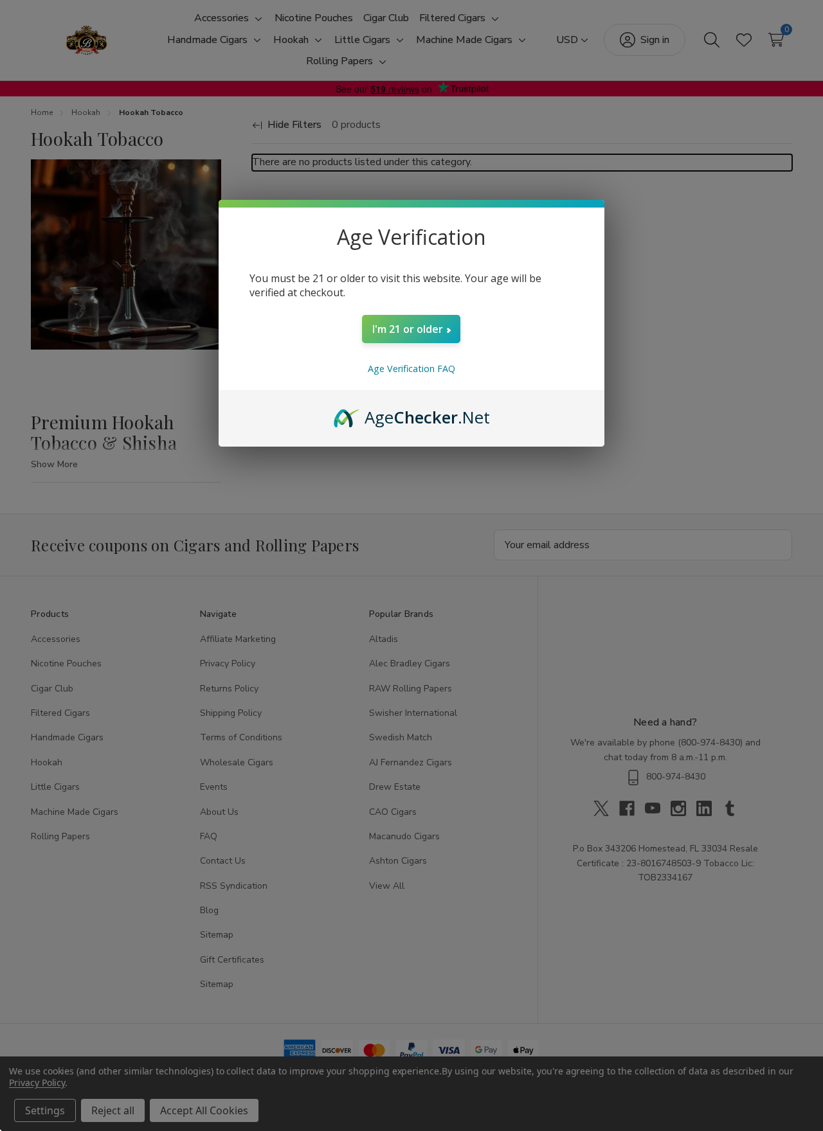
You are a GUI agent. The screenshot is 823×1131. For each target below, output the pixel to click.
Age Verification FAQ (411, 368)
